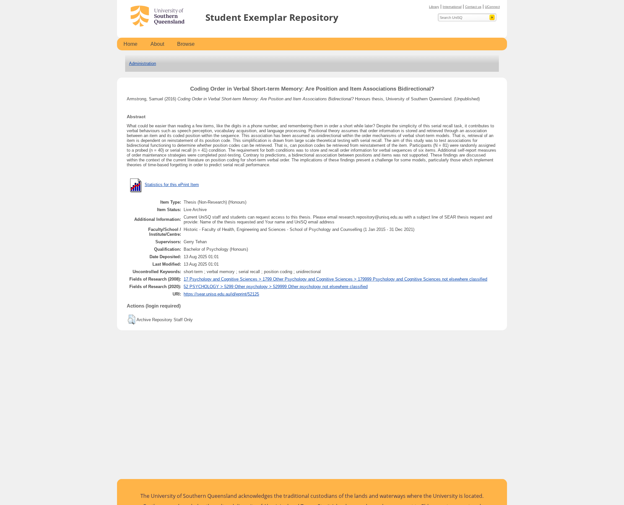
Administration (142, 63)
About (157, 44)
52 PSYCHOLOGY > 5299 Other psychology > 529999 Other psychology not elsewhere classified (276, 286)
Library (434, 6)
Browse (186, 44)
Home (130, 44)
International (452, 6)
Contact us (473, 6)
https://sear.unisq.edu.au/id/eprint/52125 (221, 294)
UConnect (492, 6)
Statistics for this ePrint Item (172, 184)
